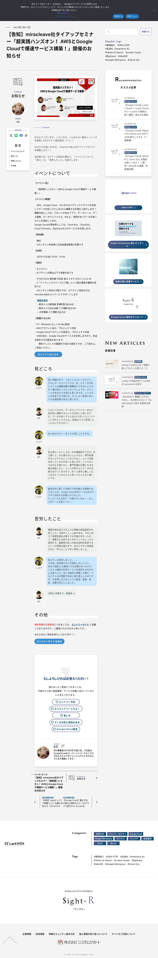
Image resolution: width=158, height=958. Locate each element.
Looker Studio (134, 52)
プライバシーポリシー (65, 16)
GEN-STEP (124, 45)
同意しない (132, 16)
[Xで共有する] (11, 135)
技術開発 (147, 838)
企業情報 (27, 934)
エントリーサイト (80, 624)
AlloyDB (123, 56)
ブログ (100, 843)
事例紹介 (111, 45)
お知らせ (100, 834)
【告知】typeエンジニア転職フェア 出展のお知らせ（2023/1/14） (52, 802)
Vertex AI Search (115, 52)
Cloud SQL (134, 60)
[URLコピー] (26, 135)
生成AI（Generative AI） (119, 48)
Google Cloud (136, 834)
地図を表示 (42, 300)
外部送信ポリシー (65, 13)
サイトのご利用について (123, 934)
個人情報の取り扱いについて (93, 934)
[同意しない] (154, 10)
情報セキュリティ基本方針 (62, 934)
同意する (118, 16)
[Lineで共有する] (16, 135)
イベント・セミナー (117, 834)
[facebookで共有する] (21, 135)
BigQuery (111, 56)
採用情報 (40, 934)
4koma (113, 843)
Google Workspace (116, 60)
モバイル (121, 838)
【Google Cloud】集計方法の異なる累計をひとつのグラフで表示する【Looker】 (76, 802)
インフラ (134, 838)
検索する (146, 31)
